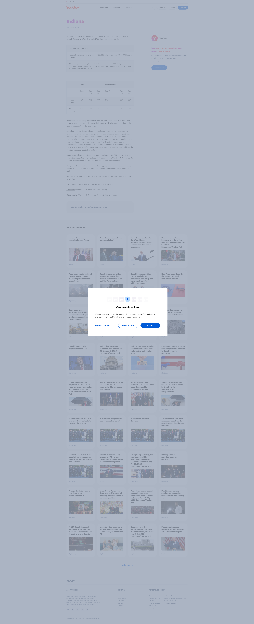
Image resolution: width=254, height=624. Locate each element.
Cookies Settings (102, 325)
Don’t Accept (128, 325)
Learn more (137, 317)
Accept (150, 325)
